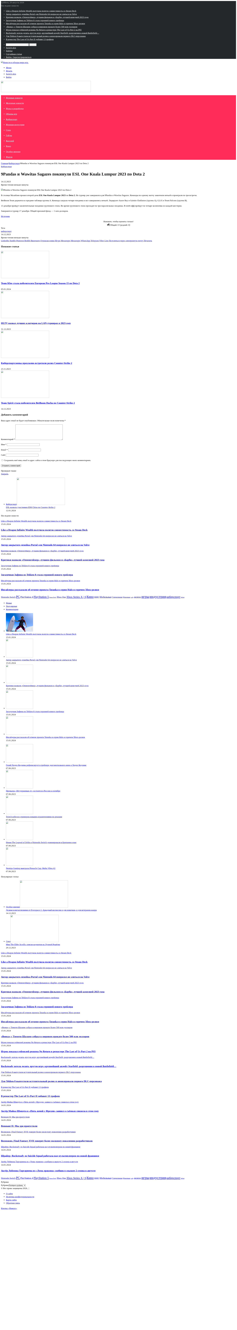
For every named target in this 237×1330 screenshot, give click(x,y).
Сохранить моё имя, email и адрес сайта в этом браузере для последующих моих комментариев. (47, 460)
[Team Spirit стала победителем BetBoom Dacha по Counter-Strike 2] (25, 397)
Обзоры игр (11, 114)
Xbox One (61, 597)
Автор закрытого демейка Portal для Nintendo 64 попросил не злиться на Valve (41, 14)
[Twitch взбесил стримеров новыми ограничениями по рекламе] (19, 813)
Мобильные (105, 597)
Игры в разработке (15, 108)
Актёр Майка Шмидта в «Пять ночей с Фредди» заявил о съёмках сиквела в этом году (50, 1111)
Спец (8, 130)
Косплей (10, 141)
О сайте (9, 1193)
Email (4, 450)
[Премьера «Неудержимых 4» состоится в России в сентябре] (19, 788)
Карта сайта (11, 1200)
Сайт (3, 455)
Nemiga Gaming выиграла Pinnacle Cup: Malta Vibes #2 (30, 868)
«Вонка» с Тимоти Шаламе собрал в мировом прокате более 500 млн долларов (41, 27)
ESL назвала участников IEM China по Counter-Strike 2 (30, 507)
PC (18, 597)
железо (137, 597)
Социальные (117, 597)
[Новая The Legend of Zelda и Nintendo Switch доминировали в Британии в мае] (19, 839)
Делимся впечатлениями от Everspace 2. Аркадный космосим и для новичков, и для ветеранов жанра (51, 910)
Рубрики (5, 1185)
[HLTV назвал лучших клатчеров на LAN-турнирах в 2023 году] (25, 317)
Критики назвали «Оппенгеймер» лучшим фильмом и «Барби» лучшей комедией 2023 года (47, 17)
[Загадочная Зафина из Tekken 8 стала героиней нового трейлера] (19, 708)
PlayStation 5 (41, 596)
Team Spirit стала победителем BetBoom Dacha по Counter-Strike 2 (38, 403)
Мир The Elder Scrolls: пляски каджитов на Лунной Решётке (33, 944)
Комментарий (8, 439)
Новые (9, 603)
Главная (4, 163)
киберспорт (6, 231)
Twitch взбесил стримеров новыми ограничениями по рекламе (34, 817)
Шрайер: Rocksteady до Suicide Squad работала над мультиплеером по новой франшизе (50, 1155)
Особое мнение (13, 151)
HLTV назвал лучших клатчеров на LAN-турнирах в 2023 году (36, 323)
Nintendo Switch (8, 597)
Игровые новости (14, 98)
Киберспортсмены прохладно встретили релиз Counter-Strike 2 (36, 363)
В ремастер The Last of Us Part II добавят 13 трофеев (30, 39)
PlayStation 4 (26, 597)
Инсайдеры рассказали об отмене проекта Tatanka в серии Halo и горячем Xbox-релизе (45, 23)
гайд (132, 597)
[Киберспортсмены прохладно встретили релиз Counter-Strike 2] (25, 357)
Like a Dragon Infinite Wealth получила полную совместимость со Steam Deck (41, 11)
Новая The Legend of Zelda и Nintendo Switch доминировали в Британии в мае (41, 842)
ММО (96, 597)
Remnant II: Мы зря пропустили (19, 1126)
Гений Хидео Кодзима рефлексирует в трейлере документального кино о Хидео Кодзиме (46, 765)
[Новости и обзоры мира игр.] (15, 62)
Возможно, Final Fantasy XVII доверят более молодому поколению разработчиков (47, 1140)
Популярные (11, 606)
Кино (8, 146)
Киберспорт (11, 119)
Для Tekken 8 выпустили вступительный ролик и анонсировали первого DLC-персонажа (46, 36)
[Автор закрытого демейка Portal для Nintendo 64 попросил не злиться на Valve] (19, 657)
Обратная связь (13, 1203)
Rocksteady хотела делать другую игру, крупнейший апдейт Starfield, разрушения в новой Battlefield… (52, 33)
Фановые (126, 597)
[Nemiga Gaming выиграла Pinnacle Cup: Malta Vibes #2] (19, 865)
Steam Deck (52, 597)
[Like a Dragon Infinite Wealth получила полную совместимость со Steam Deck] (19, 631)
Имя (3, 444)
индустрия (158, 597)
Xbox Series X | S (76, 596)
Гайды (9, 135)
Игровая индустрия (15, 124)
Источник (5, 216)
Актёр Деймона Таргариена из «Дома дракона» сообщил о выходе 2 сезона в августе (48, 1170)
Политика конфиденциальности (20, 1197)
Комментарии (12, 609)
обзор (182, 597)
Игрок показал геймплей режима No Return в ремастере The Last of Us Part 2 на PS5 (44, 30)
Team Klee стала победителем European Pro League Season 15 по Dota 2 (40, 283)
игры (145, 597)
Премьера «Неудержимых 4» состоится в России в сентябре (33, 791)
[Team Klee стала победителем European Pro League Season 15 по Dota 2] (25, 277)
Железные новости (15, 103)
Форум (9, 157)
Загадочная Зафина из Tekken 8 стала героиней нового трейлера (35, 20)
